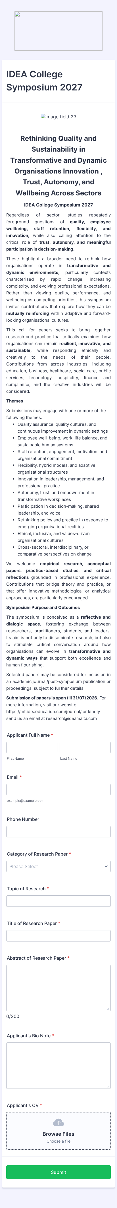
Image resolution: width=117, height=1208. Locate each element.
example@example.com (25, 800)
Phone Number (23, 819)
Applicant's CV (24, 1105)
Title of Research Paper (33, 923)
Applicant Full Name (30, 735)
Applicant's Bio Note (30, 1035)
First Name (15, 758)
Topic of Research (28, 888)
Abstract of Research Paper (38, 958)
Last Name (68, 758)
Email (14, 777)
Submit (58, 1172)
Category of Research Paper (39, 854)
